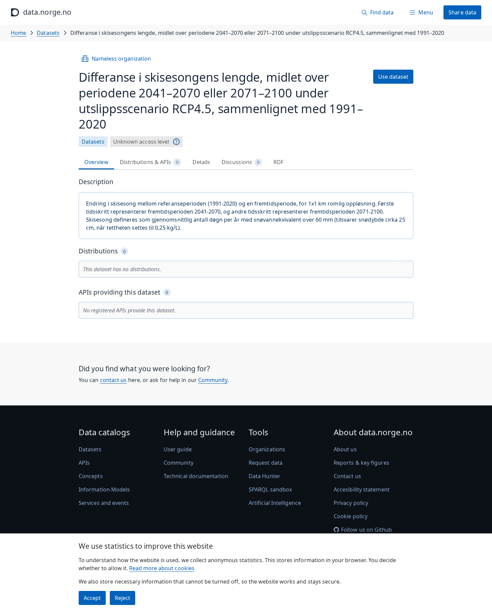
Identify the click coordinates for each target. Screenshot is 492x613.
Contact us (347, 476)
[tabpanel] (246, 248)
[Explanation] (176, 141)
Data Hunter (264, 476)
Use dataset (393, 76)
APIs (84, 462)
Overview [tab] (96, 162)
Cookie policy (350, 516)
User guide (178, 449)
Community (213, 380)
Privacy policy (351, 503)
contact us (113, 380)
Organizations (267, 449)
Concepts (91, 476)
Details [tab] (201, 162)
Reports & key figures (361, 462)
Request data (265, 462)
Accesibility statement (362, 489)
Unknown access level (141, 141)
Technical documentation (196, 476)
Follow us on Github (366, 529)
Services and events (104, 503)
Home (18, 32)
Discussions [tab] (240, 162)
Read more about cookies (161, 568)
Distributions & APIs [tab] (149, 162)
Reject (122, 598)
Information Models (104, 489)
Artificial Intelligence (275, 503)
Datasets (48, 32)
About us (345, 449)
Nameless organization (121, 58)
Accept (92, 598)
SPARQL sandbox (270, 489)
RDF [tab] (278, 162)
